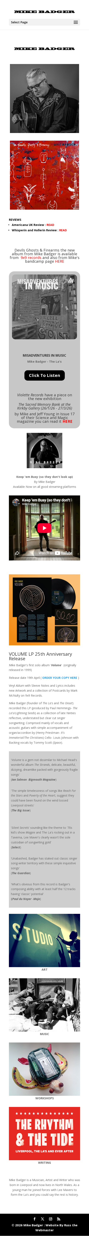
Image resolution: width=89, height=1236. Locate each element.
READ (50, 225)
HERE (59, 261)
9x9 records (31, 257)
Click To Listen (44, 375)
